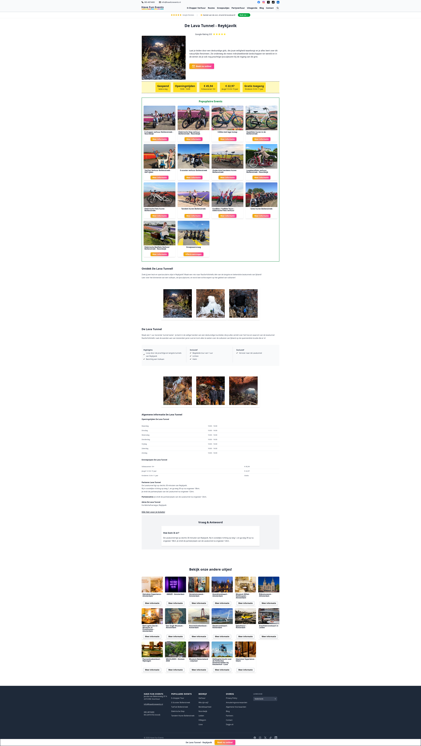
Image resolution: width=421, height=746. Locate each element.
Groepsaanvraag (193, 247)
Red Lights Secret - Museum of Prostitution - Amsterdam (151, 628)
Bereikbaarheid (205, 707)
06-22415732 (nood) (152, 715)
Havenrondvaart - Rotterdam (220, 627)
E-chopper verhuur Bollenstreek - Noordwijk (158, 133)
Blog (262, 8)
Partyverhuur (238, 8)
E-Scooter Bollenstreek (180, 702)
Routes (211, 8)
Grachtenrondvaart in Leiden (268, 627)
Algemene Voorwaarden (236, 707)
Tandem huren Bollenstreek (193, 209)
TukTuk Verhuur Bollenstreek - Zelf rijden (157, 171)
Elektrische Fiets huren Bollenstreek (154, 210)
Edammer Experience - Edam (245, 660)
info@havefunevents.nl (171, 2)
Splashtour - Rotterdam (241, 627)
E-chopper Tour (177, 698)
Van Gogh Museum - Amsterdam (175, 627)
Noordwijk (203, 711)
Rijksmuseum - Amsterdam (265, 595)
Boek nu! (243, 15)
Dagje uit (229, 724)
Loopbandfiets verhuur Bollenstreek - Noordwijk (257, 171)
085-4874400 (149, 2)
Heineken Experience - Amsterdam (152, 595)
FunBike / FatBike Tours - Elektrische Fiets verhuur (223, 210)
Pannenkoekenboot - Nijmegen (152, 660)
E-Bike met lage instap (227, 132)
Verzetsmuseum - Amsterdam (196, 595)
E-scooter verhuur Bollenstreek (193, 170)
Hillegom (202, 720)
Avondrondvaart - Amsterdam (220, 595)
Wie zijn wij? (203, 702)
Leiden (201, 715)
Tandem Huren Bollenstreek (182, 715)
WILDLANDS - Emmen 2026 (175, 660)
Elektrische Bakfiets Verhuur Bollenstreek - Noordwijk (156, 248)
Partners (229, 715)
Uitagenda (252, 8)
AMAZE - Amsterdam (175, 594)
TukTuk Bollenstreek (179, 707)
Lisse (201, 724)
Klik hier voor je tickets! (153, 511)
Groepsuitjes (223, 8)
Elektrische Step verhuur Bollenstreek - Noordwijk (189, 133)
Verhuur (202, 698)
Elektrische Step (178, 711)
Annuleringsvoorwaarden (236, 702)
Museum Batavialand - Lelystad (198, 660)
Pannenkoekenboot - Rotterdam (198, 627)
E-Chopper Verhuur (196, 8)
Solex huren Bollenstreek (261, 209)
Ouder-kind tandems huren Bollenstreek (224, 171)
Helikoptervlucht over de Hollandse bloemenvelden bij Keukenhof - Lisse (222, 662)
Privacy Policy (231, 698)
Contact (270, 8)
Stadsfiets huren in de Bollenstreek (256, 133)
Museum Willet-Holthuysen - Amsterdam (243, 596)
